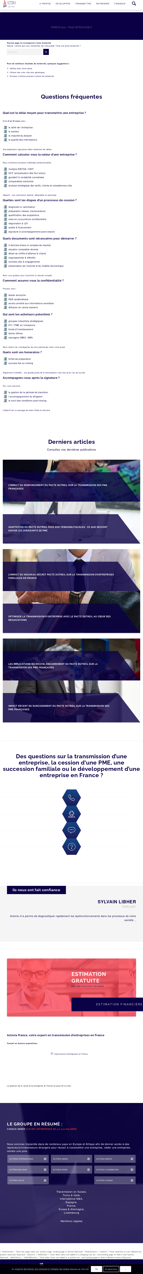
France (71, 1205)
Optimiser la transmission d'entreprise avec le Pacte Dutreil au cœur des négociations (59, 618)
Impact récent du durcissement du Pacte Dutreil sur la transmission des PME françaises (58, 708)
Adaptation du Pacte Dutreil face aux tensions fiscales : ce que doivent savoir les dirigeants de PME (58, 529)
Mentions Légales (72, 1221)
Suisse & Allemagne (71, 1209)
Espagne (71, 1202)
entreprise (38, 1085)
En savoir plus (111, 1269)
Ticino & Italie (71, 1195)
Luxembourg (71, 1212)
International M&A (71, 1198)
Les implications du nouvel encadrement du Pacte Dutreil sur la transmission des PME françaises (53, 666)
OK (96, 1269)
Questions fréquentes (71, 96)
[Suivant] (132, 929)
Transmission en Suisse (71, 1191)
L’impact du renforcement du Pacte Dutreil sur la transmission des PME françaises (57, 487)
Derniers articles (71, 441)
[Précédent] (123, 929)
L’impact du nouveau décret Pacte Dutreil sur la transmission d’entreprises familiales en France (61, 576)
